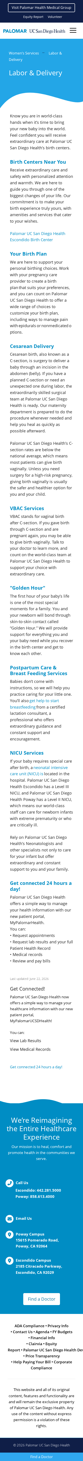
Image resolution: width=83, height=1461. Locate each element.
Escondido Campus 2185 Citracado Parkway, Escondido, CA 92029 (39, 1266)
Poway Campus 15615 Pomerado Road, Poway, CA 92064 (37, 1240)
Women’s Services (24, 53)
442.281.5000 (49, 1190)
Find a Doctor (41, 1299)
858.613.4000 (42, 1196)
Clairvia (35, 1343)
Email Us (24, 1218)
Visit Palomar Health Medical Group (41, 7)
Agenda (42, 1331)
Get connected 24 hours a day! (36, 1066)
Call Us (22, 1182)
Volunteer (55, 17)
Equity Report (33, 17)
